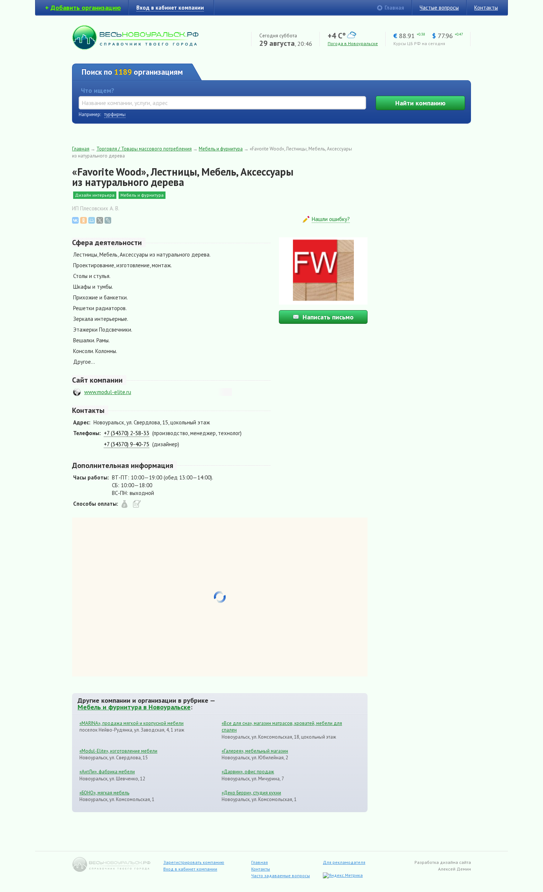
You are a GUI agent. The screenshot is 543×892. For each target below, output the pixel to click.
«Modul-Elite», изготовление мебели (118, 751)
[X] (99, 220)
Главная (394, 7)
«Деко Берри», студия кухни (251, 793)
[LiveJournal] (108, 220)
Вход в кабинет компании (190, 869)
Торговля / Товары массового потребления (144, 149)
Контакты (486, 7)
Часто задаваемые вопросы (280, 875)
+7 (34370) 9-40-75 (126, 444)
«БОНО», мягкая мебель (104, 793)
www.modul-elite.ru (107, 392)
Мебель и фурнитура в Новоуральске (134, 706)
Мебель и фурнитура (221, 149)
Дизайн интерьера (95, 195)
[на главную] (135, 47)
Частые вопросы (439, 7)
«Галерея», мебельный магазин (255, 751)
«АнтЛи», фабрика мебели (107, 772)
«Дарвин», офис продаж (248, 772)
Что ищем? (97, 90)
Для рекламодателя (344, 862)
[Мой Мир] (91, 220)
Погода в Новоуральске (353, 43)
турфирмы (115, 114)
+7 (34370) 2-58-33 (126, 433)
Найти (420, 103)
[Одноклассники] (83, 220)
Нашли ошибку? (331, 219)
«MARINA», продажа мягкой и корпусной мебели (131, 723)
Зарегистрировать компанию (193, 862)
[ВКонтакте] (75, 220)
